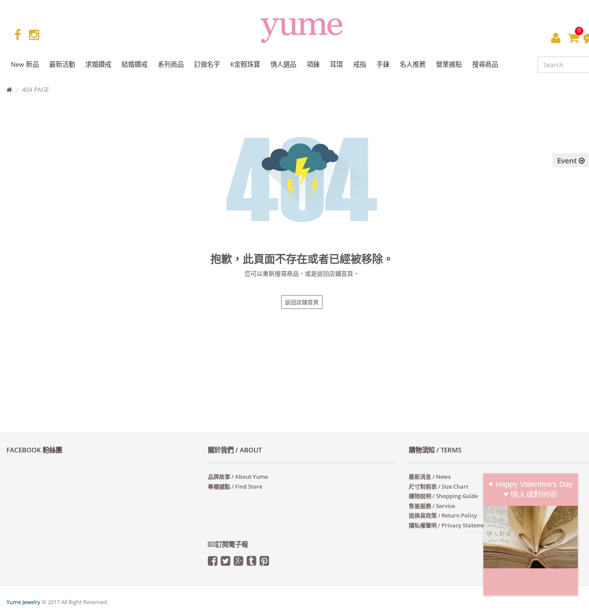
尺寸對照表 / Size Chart (438, 486)
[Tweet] (225, 563)
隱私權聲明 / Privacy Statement (449, 525)
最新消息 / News (430, 476)
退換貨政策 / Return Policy (443, 515)
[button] (556, 37)
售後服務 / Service (432, 506)
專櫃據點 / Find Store (235, 486)
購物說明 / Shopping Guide (443, 496)
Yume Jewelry (23, 602)
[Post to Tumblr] (251, 563)
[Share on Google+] (238, 563)
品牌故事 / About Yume (238, 476)
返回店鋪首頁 (302, 302)
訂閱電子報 (232, 544)
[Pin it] (264, 563)
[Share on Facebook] (212, 563)
